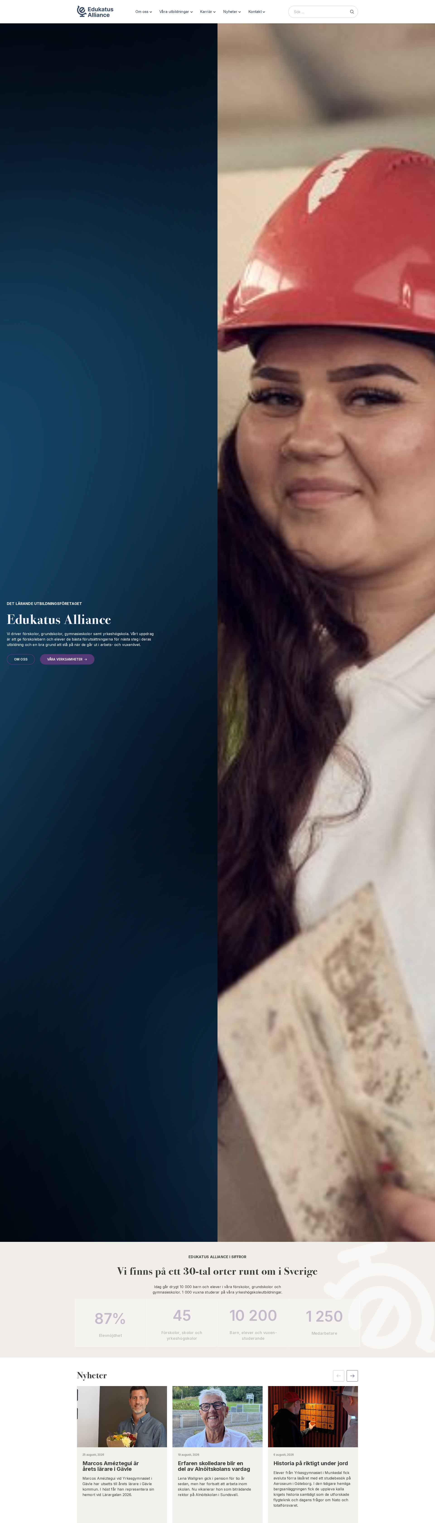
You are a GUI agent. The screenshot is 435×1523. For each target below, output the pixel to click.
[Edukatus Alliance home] (95, 12)
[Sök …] (352, 12)
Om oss (21, 659)
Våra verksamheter (64, 659)
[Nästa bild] (352, 1376)
